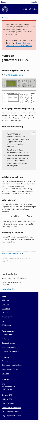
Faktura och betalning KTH (11, 407)
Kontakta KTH (7, 395)
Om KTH (5, 313)
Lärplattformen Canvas (10, 369)
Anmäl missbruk (7, 289)
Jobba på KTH (7, 399)
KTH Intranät (6, 325)
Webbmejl (5, 373)
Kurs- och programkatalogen (12, 365)
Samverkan (6, 309)
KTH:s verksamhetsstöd (10, 351)
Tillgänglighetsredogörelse (11, 416)
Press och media (8, 403)
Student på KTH (7, 317)
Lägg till (6, 285)
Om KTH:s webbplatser (10, 412)
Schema (5, 361)
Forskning (5, 304)
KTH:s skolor (6, 339)
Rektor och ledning (8, 347)
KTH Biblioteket (7, 335)
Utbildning (5, 300)
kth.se (3, 2)
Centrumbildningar (8, 343)
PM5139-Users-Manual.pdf (13, 75)
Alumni (4, 321)
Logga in (34, 2)
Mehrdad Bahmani (8, 258)
